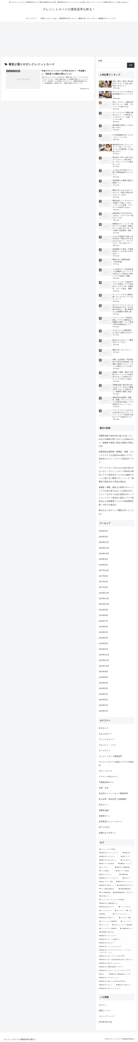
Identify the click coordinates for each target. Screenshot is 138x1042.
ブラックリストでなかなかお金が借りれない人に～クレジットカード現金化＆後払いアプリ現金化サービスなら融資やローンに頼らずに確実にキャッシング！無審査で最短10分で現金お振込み (116, 475)
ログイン (103, 1005)
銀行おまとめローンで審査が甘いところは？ (116, 512)
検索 (100, 61)
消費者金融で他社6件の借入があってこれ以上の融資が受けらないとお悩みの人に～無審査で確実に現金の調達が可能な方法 (116, 441)
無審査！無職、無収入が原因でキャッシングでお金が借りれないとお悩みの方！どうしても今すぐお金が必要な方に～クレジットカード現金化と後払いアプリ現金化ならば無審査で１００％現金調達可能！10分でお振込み (116, 496)
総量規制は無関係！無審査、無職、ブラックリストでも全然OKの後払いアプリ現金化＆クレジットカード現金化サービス (116, 457)
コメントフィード (106, 1016)
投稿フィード (104, 1010)
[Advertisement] (69, 39)
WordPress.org (105, 1022)
